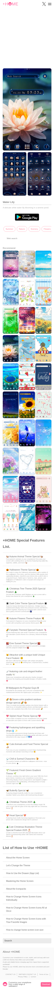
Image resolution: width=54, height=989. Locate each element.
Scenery (34, 229)
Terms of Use (43, 974)
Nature (22, 229)
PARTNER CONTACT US (27, 974)
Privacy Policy (23, 977)
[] (47, 940)
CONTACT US (10, 974)
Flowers (47, 229)
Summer (9, 229)
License (33, 977)
